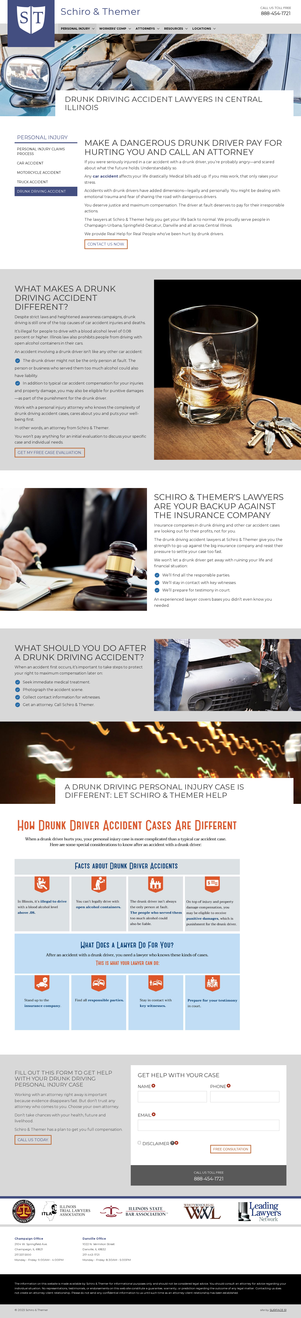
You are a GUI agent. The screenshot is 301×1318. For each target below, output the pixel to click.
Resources (173, 28)
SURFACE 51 (278, 1310)
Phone (218, 1086)
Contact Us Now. (106, 244)
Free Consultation (230, 1149)
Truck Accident (32, 182)
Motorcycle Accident (39, 173)
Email (144, 1115)
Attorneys (145, 28)
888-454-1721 (275, 13)
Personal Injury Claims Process (41, 151)
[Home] (31, 20)
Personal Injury (75, 28)
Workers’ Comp (112, 28)
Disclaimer (158, 1143)
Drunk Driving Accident (41, 191)
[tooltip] (172, 1143)
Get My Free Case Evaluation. (50, 452)
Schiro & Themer (100, 11)
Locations (201, 28)
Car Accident (30, 163)
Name (144, 1086)
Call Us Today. (33, 1140)
